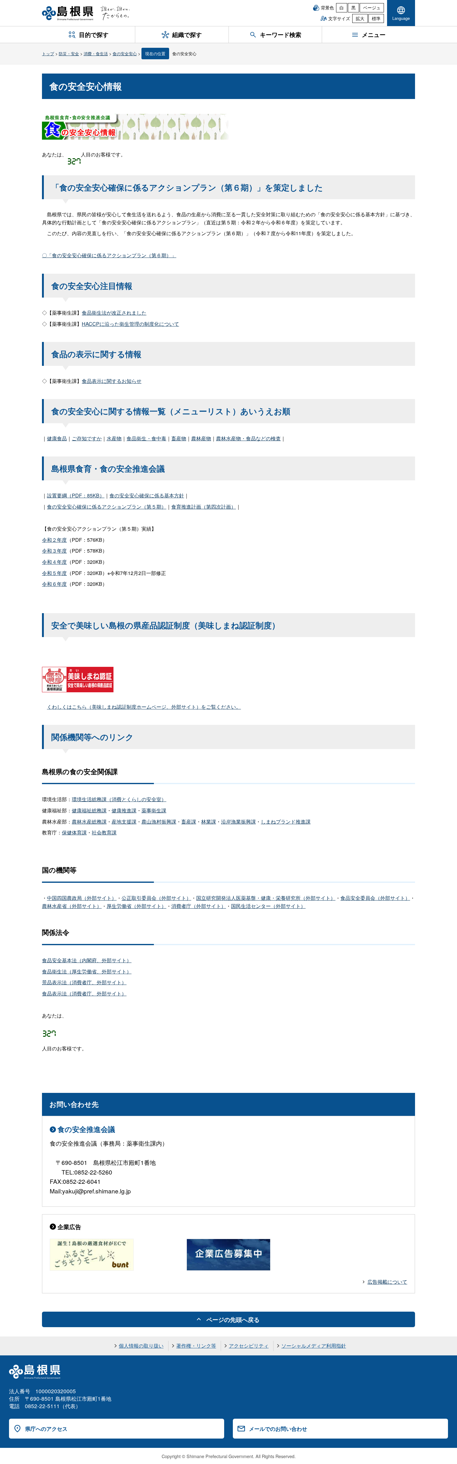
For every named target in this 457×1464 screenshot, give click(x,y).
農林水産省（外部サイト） (72, 905)
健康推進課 (124, 810)
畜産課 (188, 821)
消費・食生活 (96, 53)
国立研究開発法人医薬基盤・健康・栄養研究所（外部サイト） (265, 897)
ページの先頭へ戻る (233, 1319)
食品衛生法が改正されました (114, 312)
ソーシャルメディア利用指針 (313, 1345)
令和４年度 (54, 561)
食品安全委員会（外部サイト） (375, 897)
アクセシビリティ (249, 1345)
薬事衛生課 (153, 810)
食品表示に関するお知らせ (111, 380)
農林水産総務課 (89, 821)
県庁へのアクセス (46, 1428)
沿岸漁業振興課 (238, 821)
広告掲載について (387, 1281)
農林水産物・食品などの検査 (248, 438)
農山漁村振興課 (158, 821)
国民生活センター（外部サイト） (268, 905)
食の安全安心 (125, 53)
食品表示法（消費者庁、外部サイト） (84, 993)
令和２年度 (54, 539)
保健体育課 (74, 832)
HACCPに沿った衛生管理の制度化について (130, 323)
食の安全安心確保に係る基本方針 (146, 495)
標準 (376, 18)
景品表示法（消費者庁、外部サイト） (84, 982)
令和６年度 (54, 583)
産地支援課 (124, 821)
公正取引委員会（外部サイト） (156, 897)
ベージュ (372, 7)
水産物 (114, 438)
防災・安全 (69, 53)
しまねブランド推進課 (286, 821)
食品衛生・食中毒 (146, 438)
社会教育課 (104, 832)
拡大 (360, 18)
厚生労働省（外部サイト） (136, 905)
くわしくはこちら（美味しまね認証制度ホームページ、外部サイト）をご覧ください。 (144, 706)
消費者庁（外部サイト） (198, 905)
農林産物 (201, 438)
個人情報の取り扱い (141, 1345)
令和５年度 (54, 573)
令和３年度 (54, 550)
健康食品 (57, 438)
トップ (48, 53)
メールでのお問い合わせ (278, 1428)
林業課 (208, 821)
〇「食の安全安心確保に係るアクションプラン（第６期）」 (109, 255)
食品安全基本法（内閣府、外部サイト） (87, 960)
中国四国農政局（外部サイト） (82, 897)
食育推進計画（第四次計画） (203, 506)
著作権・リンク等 (196, 1345)
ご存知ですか (87, 438)
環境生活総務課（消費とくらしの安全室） (119, 799)
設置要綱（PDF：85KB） (75, 495)
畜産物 (178, 438)
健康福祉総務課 (89, 810)
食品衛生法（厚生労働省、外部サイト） (87, 971)
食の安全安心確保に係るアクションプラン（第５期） (106, 506)
